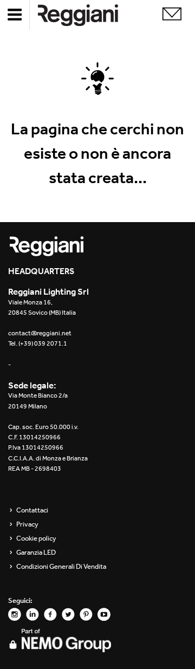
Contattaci (32, 510)
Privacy (27, 524)
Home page (86, 15)
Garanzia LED (36, 552)
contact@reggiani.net (40, 333)
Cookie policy (36, 538)
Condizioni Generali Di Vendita (61, 566)
